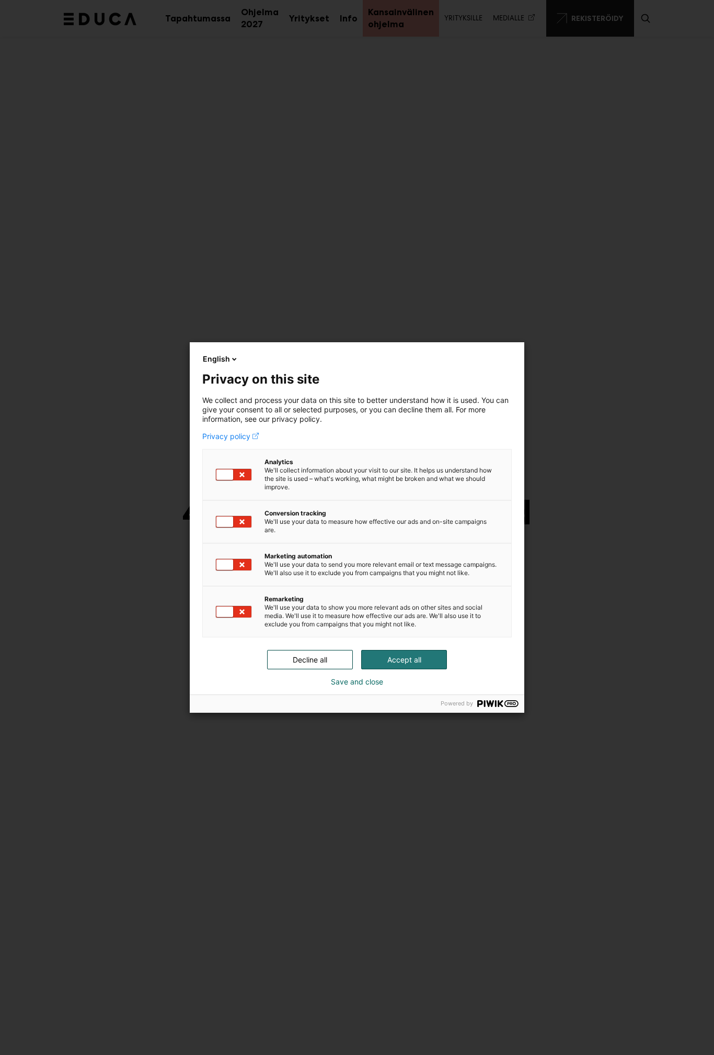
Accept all (404, 659)
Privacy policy (226, 436)
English (216, 358)
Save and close (357, 682)
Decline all (310, 659)
